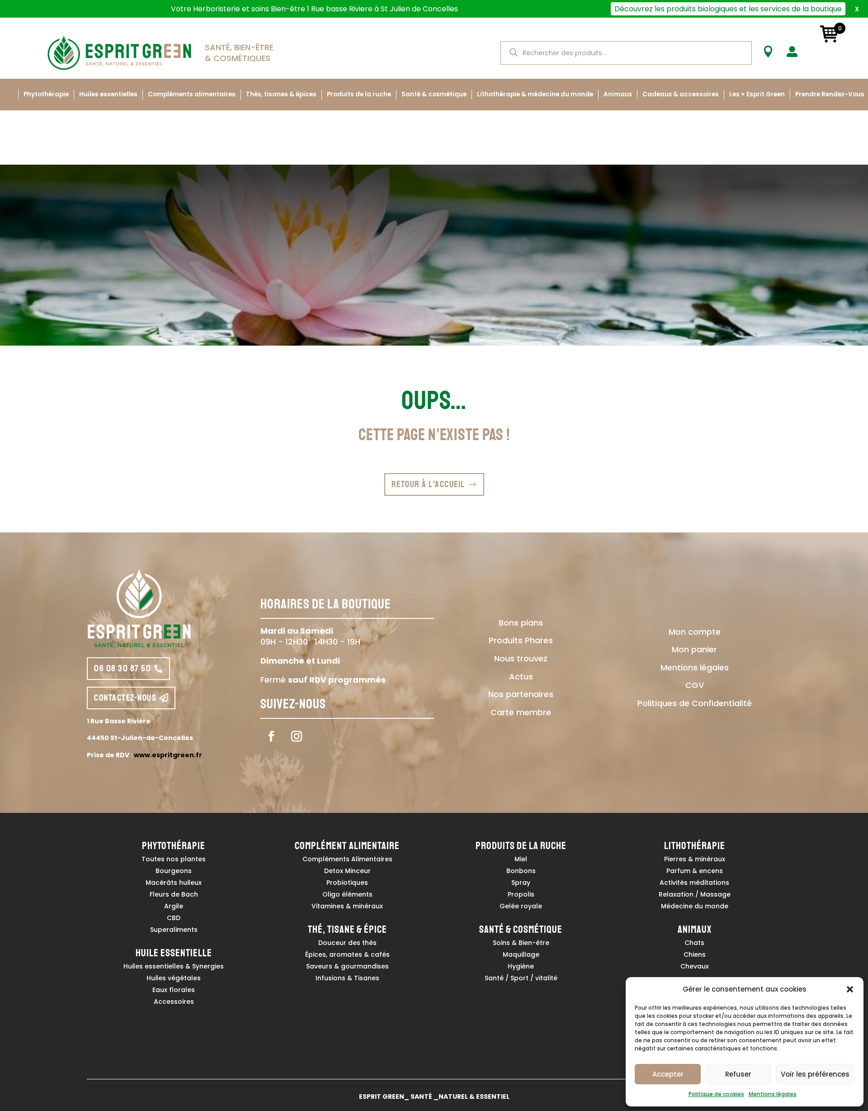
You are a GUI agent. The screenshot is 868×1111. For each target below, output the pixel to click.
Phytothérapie (46, 94)
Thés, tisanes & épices (281, 94)
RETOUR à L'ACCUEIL (428, 484)
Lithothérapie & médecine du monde (535, 94)
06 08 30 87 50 (122, 668)
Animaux (618, 94)
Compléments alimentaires (192, 94)
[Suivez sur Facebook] (271, 736)
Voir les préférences (815, 1074)
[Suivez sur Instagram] (296, 736)
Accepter (668, 1074)
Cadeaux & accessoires (680, 94)
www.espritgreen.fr (168, 755)
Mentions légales (773, 1094)
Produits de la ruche (359, 94)
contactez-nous (125, 697)
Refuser (738, 1074)
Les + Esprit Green (757, 94)
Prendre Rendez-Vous (829, 94)
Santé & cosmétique (434, 94)
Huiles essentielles (108, 94)
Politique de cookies (716, 1094)
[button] (849, 989)
